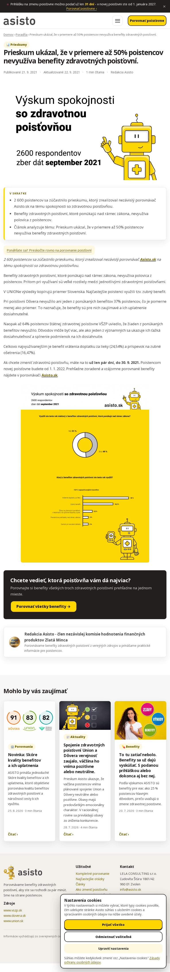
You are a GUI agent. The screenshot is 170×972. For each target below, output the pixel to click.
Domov (9, 34)
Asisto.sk (148, 259)
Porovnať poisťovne (81, 8)
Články (80, 884)
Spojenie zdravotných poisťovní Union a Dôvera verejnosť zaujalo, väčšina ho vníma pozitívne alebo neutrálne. (84, 758)
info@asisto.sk (130, 889)
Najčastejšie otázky (90, 879)
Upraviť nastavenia (113, 948)
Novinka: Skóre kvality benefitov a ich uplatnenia (24, 760)
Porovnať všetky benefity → (43, 606)
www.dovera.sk (15, 915)
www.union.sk (13, 921)
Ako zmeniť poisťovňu (91, 889)
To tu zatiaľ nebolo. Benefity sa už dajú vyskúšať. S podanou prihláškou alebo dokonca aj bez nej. (138, 765)
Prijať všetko (113, 924)
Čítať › (13, 834)
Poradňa (21, 34)
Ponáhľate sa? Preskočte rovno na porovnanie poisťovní (49, 250)
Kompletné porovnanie (92, 873)
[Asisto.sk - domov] (19, 20)
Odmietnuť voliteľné (113, 936)
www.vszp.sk (13, 910)
